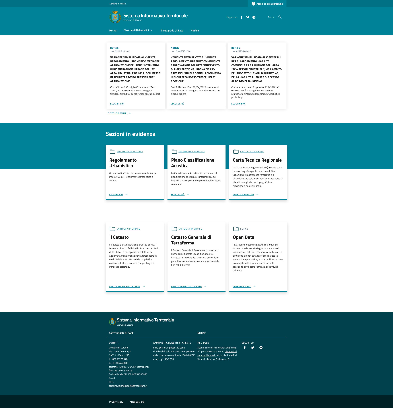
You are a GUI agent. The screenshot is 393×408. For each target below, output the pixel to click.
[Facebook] (240, 17)
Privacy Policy (116, 402)
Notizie (114, 47)
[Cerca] (280, 17)
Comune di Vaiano (118, 3)
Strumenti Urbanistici (130, 151)
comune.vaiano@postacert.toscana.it (128, 386)
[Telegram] (253, 17)
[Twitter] (246, 17)
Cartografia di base (252, 151)
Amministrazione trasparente (172, 342)
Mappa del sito (137, 402)
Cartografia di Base (121, 333)
